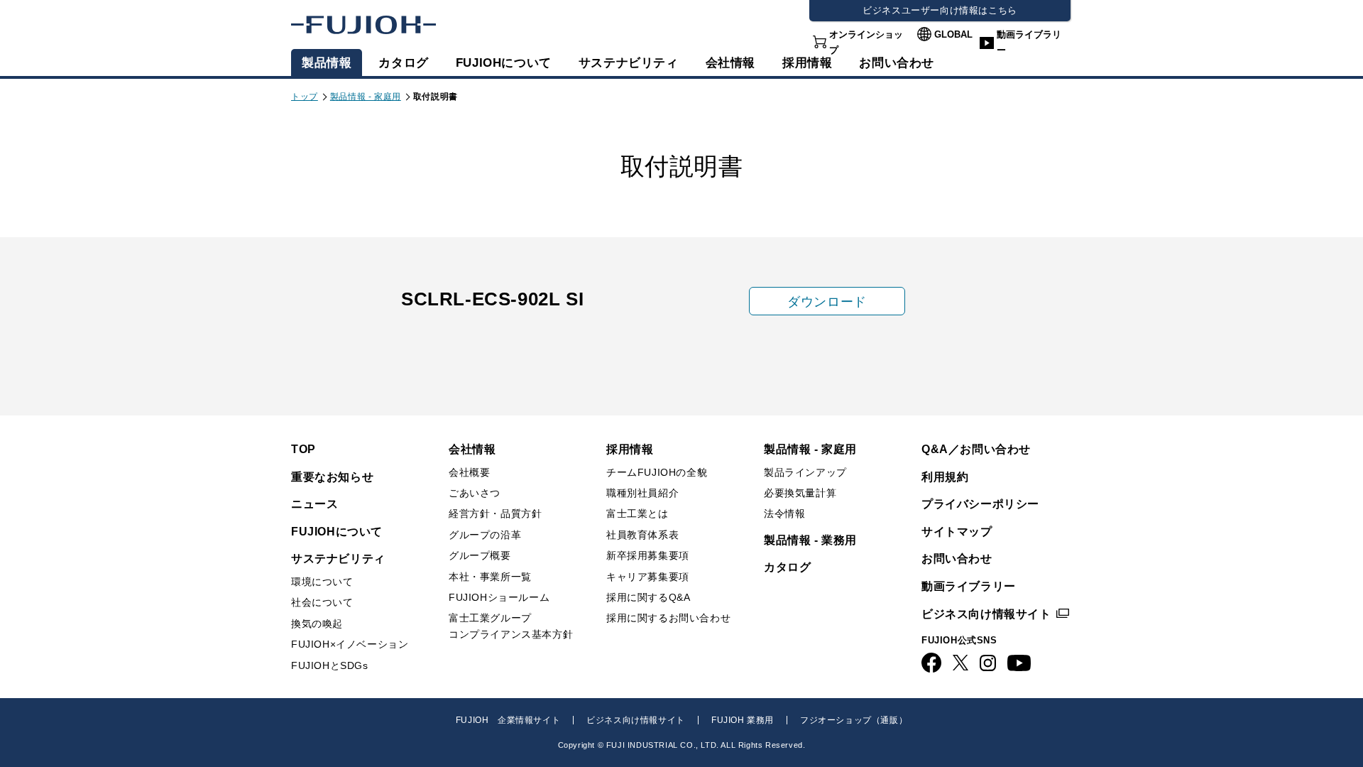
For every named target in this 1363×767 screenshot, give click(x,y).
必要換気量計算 (800, 493)
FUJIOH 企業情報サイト (508, 720)
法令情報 (784, 513)
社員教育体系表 (642, 534)
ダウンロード (827, 302)
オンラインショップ (866, 42)
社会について (322, 602)
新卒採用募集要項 (647, 555)
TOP (303, 449)
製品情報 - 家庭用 (365, 97)
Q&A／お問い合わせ (976, 449)
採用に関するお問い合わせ (668, 618)
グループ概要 (480, 555)
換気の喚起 (317, 623)
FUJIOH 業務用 (742, 720)
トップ (304, 97)
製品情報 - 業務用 (810, 540)
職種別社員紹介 (642, 493)
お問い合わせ (956, 559)
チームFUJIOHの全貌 (656, 472)
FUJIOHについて (504, 63)
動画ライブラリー (1029, 42)
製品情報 (326, 63)
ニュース (314, 504)
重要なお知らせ (332, 477)
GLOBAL (953, 34)
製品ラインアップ (805, 472)
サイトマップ (956, 532)
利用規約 (944, 477)
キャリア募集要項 (647, 576)
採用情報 (807, 63)
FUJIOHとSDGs (329, 665)
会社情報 (730, 63)
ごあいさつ (474, 493)
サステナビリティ (629, 63)
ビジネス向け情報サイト (986, 614)
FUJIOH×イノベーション (349, 644)
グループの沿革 (485, 534)
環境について (322, 581)
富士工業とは (637, 513)
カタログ (403, 63)
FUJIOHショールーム (499, 597)
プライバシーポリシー (980, 504)
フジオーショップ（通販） (853, 720)
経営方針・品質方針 (495, 513)
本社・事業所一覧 (490, 576)
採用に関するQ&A (648, 597)
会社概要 (469, 472)
